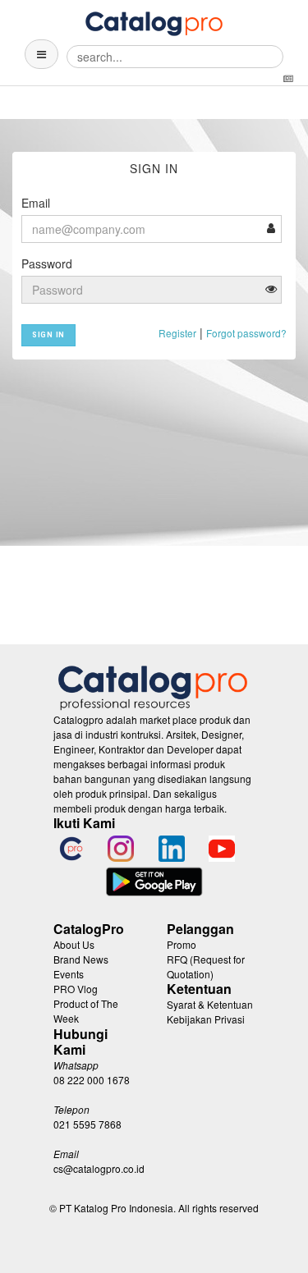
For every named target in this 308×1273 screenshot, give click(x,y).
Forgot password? (246, 333)
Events (68, 974)
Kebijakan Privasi (206, 1019)
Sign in (48, 335)
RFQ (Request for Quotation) (206, 966)
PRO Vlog (75, 989)
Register (177, 333)
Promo (181, 944)
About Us (73, 944)
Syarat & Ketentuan (210, 1004)
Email (35, 203)
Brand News (80, 959)
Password (46, 263)
